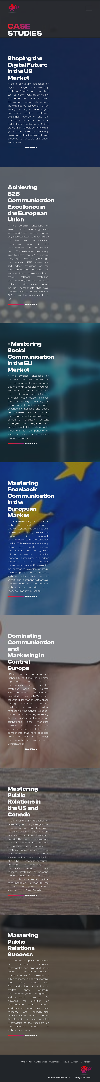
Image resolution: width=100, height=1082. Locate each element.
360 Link (75, 1062)
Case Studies (55, 1062)
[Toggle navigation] (89, 8)
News (66, 1062)
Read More (31, 148)
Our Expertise (40, 1062)
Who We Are (26, 1062)
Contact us (86, 1062)
